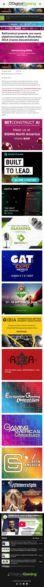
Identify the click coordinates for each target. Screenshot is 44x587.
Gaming (6, 74)
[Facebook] (27, 583)
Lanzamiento (18, 74)
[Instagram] (20, 583)
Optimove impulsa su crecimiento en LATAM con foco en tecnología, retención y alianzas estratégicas (23, 561)
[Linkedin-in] (17, 583)
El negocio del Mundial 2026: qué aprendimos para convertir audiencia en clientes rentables (24, 549)
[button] (4, 4)
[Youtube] (23, 583)
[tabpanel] (22, 524)
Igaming (11, 74)
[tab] (22, 544)
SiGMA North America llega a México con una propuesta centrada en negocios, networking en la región (24, 543)
